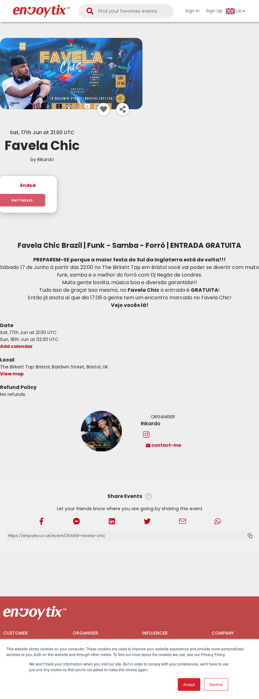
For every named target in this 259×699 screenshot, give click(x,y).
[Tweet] (147, 521)
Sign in (192, 11)
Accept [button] (189, 684)
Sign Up (214, 11)
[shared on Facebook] (41, 521)
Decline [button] (216, 684)
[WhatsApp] (217, 521)
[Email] (182, 521)
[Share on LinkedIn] (111, 521)
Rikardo (150, 423)
